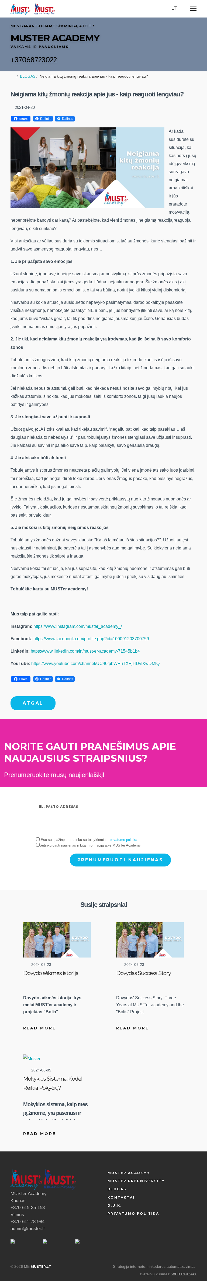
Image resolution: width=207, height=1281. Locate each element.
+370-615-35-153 (28, 1207)
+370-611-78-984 (27, 1221)
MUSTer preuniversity (136, 1181)
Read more (39, 1028)
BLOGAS (27, 76)
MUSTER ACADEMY (129, 1173)
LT (175, 8)
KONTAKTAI (121, 1197)
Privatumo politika (133, 1214)
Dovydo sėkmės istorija (50, 973)
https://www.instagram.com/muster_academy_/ (77, 626)
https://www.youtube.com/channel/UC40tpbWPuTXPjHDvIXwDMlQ (95, 663)
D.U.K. (115, 1205)
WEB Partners (183, 1274)
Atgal (33, 703)
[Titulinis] (20, 8)
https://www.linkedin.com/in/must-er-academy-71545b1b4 (85, 651)
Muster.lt (41, 1267)
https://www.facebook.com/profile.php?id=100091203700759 (91, 638)
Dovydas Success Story (143, 973)
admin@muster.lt (28, 1228)
